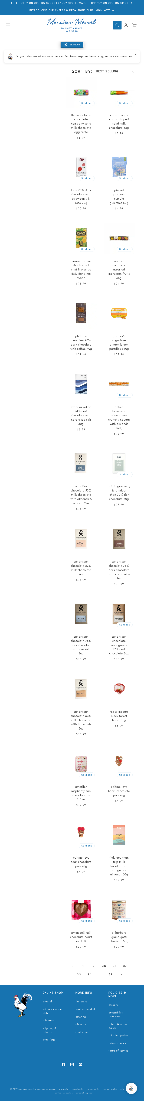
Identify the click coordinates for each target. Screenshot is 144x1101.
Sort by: (82, 71)
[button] (8, 25)
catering (81, 1016)
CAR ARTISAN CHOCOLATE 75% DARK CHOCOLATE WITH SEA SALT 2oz (81, 645)
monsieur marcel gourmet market (33, 1089)
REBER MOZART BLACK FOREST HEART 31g (119, 716)
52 (111, 974)
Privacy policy (93, 1089)
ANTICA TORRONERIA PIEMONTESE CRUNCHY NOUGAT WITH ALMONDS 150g (119, 417)
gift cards (48, 1020)
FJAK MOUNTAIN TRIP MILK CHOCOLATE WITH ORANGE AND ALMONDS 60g (119, 866)
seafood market (85, 1008)
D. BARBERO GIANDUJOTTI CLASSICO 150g (119, 937)
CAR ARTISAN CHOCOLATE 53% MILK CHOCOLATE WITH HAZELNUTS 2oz (81, 720)
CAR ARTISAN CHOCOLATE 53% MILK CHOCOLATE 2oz (81, 568)
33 (79, 974)
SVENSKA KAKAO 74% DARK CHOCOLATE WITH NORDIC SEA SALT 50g (81, 415)
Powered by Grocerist (58, 1089)
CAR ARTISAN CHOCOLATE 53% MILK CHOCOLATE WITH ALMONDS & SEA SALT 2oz (81, 494)
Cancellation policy (84, 1093)
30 (104, 966)
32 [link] (125, 966)
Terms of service (110, 1089)
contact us (82, 1031)
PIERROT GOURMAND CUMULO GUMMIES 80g (119, 196)
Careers (113, 1004)
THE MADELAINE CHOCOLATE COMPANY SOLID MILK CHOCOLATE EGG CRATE (81, 123)
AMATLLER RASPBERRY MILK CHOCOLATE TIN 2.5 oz (81, 793)
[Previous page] (73, 966)
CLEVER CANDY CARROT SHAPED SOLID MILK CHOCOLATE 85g (119, 121)
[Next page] (121, 974)
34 (89, 974)
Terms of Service (118, 1050)
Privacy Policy (117, 1042)
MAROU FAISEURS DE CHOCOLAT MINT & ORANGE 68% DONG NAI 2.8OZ (81, 269)
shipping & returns (49, 1029)
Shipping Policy (118, 1035)
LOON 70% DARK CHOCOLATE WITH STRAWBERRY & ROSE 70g (81, 196)
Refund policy (78, 1089)
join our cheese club (52, 1010)
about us (81, 1024)
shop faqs (49, 1039)
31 (115, 966)
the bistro (81, 1001)
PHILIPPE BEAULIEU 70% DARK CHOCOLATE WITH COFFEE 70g (81, 342)
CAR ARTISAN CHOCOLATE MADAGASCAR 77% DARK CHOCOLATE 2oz (119, 645)
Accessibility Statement (116, 1014)
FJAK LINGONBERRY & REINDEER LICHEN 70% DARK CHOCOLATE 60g (119, 492)
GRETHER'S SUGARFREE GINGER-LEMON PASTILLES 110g (119, 342)
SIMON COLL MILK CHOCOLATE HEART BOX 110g (81, 937)
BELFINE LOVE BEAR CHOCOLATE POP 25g (81, 862)
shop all (48, 1001)
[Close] (135, 54)
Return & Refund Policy (118, 1025)
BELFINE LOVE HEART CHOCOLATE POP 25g (119, 791)
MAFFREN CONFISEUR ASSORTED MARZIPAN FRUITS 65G (119, 269)
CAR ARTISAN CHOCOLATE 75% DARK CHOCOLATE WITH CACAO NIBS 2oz (119, 570)
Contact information (64, 1093)
